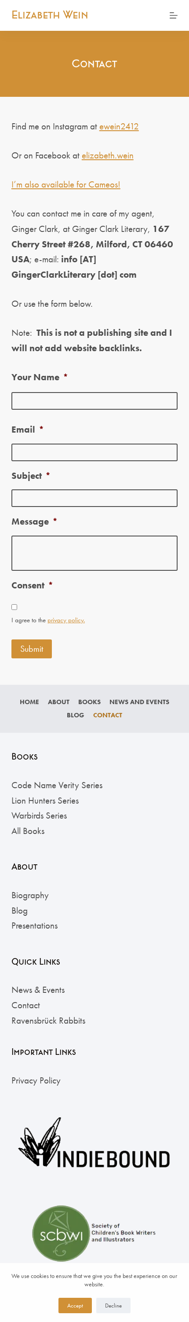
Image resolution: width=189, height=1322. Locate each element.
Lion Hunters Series (45, 800)
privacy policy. (66, 620)
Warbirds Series (39, 815)
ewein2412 (119, 126)
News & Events (38, 989)
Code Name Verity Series (56, 785)
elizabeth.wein (108, 155)
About (58, 702)
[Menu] (174, 15)
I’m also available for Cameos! (65, 184)
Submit (31, 648)
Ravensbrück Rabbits (48, 1020)
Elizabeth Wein (49, 15)
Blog (75, 715)
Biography (30, 895)
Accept (75, 1305)
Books (89, 702)
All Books (27, 831)
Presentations (34, 925)
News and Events (139, 702)
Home (29, 702)
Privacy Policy (36, 1080)
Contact (107, 715)
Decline (113, 1305)
